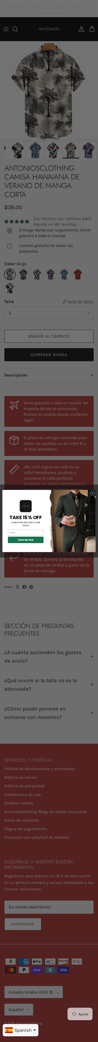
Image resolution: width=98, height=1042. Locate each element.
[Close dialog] (92, 493)
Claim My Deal (25, 540)
